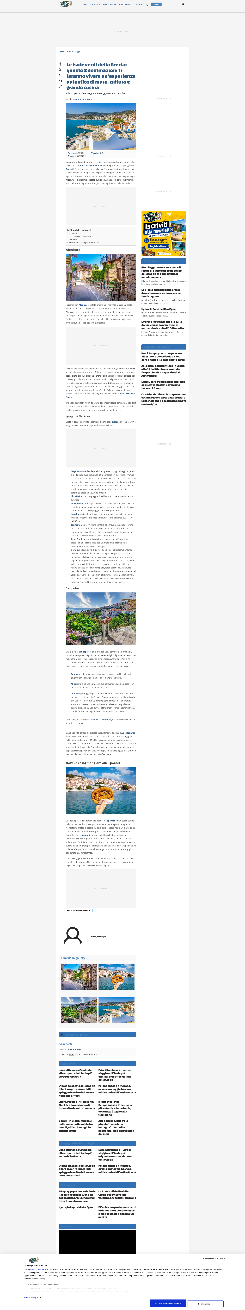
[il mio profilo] (146, 4)
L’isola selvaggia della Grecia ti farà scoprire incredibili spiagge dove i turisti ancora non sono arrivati (77, 1090)
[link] (60, 85)
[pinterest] (60, 74)
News (85, 4)
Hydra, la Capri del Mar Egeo (76, 1207)
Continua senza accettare (214, 1258)
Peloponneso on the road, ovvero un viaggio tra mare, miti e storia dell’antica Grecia (117, 1089)
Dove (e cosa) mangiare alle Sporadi (85, 242)
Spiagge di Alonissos (82, 236)
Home (61, 51)
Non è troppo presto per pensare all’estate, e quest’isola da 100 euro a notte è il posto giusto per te (163, 356)
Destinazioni (95, 4)
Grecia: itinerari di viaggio (79, 910)
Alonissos (73, 233)
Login (156, 4)
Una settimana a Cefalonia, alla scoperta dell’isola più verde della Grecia (75, 1073)
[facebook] (60, 63)
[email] (60, 80)
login (71, 1054)
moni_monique (84, 99)
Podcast (138, 4)
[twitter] (60, 69)
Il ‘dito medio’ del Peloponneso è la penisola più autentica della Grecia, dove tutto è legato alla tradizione (115, 1108)
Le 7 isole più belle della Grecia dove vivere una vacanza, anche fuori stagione (117, 1194)
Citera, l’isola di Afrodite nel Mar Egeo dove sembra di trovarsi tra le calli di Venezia (77, 1105)
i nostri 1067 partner (38, 1269)
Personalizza (204, 1304)
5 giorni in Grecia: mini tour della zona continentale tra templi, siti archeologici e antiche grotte (76, 1125)
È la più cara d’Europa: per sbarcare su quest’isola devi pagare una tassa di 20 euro (163, 385)
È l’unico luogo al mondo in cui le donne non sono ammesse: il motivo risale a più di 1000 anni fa (117, 1212)
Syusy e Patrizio (125, 4)
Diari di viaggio (110, 4)
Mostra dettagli (31, 1297)
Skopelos (73, 239)
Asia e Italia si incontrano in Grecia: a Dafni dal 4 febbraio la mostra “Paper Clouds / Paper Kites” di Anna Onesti (163, 370)
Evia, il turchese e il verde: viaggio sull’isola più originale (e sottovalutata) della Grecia (115, 1074)
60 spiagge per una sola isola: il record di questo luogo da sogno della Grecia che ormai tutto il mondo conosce (77, 1196)
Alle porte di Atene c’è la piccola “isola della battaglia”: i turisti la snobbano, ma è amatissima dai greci (116, 1127)
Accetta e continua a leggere (168, 1303)
